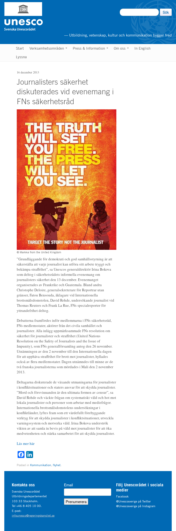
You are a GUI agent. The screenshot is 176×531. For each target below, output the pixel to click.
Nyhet (57, 465)
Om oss (120, 48)
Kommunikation (40, 465)
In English (142, 48)
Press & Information (89, 48)
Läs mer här (26, 443)
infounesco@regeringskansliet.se (33, 515)
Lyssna (21, 57)
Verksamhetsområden (47, 48)
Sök (166, 12)
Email (68, 484)
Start (20, 48)
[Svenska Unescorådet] (45, 16)
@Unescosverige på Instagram (135, 506)
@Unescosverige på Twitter (133, 501)
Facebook (122, 496)
